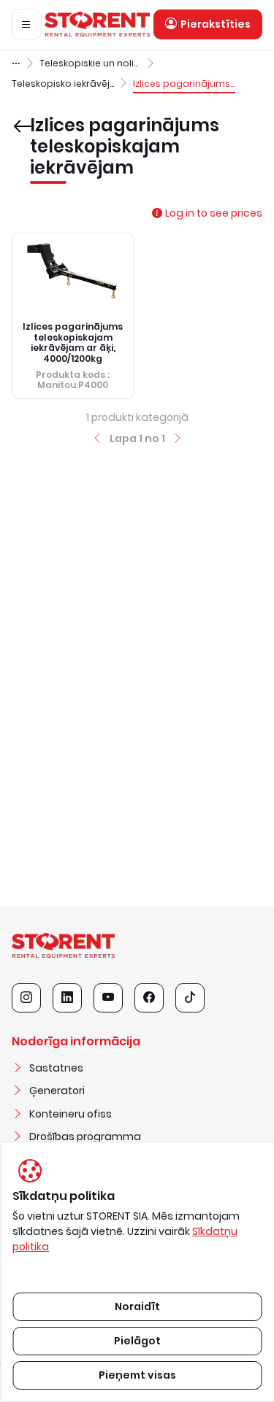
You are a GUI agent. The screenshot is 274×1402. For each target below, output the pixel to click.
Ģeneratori (57, 1090)
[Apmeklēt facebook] (149, 997)
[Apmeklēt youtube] (108, 997)
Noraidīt (137, 1306)
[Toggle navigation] (27, 24)
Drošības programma (85, 1136)
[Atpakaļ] (18, 116)
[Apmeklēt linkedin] (67, 997)
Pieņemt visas (137, 1375)
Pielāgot (137, 1340)
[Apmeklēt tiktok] (190, 997)
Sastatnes (56, 1068)
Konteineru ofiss (70, 1114)
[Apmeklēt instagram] (26, 997)
